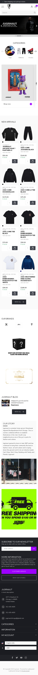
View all (18, 302)
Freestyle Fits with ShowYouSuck (19, 402)
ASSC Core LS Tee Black (28, 191)
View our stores (19, 578)
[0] (35, 7)
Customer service (19, 571)
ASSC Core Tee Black (9, 232)
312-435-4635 (10, 607)
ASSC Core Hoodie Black (8, 191)
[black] (2, 142)
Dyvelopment (25, 671)
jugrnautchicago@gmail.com (15, 618)
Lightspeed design (14, 671)
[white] (2, 271)
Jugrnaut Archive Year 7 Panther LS (9, 148)
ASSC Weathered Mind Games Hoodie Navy (28, 279)
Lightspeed (30, 669)
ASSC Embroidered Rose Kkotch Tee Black (28, 234)
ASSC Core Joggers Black (27, 148)
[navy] (20, 271)
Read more (15, 405)
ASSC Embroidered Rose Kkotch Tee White (10, 279)
